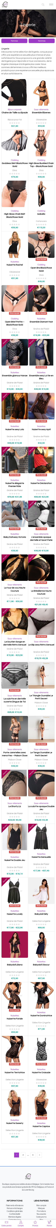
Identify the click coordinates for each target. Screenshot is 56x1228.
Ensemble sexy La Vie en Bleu (41, 377)
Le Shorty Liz (14, 806)
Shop (31, 20)
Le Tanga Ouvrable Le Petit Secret (41, 754)
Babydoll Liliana (14, 965)
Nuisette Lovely (15, 914)
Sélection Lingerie (41, 921)
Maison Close (41, 703)
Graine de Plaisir (41, 329)
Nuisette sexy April (41, 429)
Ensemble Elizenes (41, 112)
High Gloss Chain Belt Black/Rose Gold (14, 215)
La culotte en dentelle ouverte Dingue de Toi (15, 700)
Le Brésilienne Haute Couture (41, 592)
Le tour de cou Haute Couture (14, 589)
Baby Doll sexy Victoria (15, 537)
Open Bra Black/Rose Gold (41, 269)
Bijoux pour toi (15, 120)
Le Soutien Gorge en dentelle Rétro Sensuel (14, 643)
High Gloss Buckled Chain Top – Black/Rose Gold (41, 164)
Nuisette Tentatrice (15, 1072)
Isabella (41, 214)
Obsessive (41, 120)
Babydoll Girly (41, 914)
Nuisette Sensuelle (41, 857)
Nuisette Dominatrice (41, 1015)
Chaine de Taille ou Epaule (15, 112)
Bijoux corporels (14, 109)
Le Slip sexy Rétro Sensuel (41, 645)
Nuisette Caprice (41, 1126)
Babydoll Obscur (41, 965)
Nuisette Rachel (15, 265)
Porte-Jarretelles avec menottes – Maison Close (14, 754)
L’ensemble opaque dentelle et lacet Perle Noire (41, 540)
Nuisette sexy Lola (14, 429)
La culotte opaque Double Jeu (41, 807)
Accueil (24, 20)
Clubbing (14, 160)
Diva (15, 170)
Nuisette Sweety (14, 1123)
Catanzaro (41, 221)
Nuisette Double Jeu (14, 860)
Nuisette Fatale (15, 1019)
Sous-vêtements (41, 109)
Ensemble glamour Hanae (14, 375)
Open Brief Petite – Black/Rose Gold (14, 323)
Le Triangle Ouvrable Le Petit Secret (41, 697)
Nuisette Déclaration (41, 483)
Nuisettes (15, 261)
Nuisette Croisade (41, 1072)
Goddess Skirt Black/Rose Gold (15, 164)
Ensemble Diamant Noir (41, 322)
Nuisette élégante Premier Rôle (14, 484)
